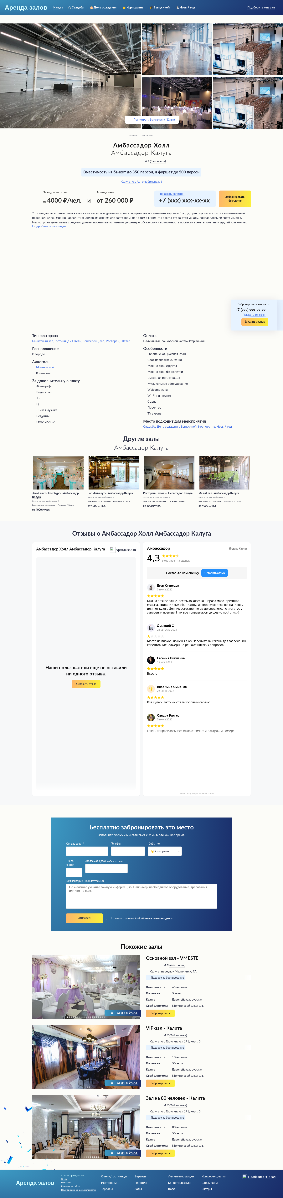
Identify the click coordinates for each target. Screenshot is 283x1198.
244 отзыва (178, 1035)
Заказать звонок (255, 322)
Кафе (171, 1189)
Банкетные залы (179, 1182)
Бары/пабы (210, 1182)
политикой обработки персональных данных (149, 918)
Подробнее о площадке (49, 226)
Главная (133, 135)
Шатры (207, 1189)
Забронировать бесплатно (234, 199)
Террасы (107, 1189)
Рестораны (147, 135)
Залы (138, 1189)
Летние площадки (181, 1176)
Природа (141, 1182)
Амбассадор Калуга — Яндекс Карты (197, 793)
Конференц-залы (214, 1176)
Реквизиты (67, 1182)
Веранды (141, 1176)
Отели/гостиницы (114, 1176)
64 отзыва (177, 965)
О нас (64, 1179)
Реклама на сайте (70, 1186)
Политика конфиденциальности (78, 1190)
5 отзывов (158, 161)
